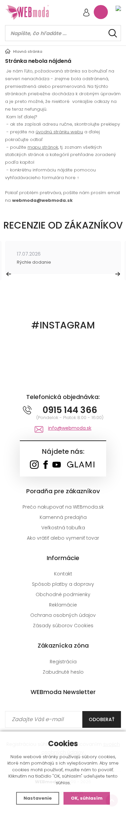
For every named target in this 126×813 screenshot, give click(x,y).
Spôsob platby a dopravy (63, 584)
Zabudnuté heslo (63, 672)
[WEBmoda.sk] (34, 465)
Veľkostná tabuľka (63, 527)
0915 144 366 (70, 410)
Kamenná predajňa (63, 517)
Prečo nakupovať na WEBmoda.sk (63, 507)
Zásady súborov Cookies (63, 625)
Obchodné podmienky (63, 594)
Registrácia (63, 661)
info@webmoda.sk (69, 428)
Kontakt (63, 573)
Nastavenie (38, 798)
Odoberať (102, 719)
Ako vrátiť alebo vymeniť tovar (63, 538)
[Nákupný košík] (101, 12)
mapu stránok (43, 147)
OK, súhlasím (86, 798)
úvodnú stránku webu (59, 132)
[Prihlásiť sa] (86, 13)
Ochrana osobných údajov (63, 615)
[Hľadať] (112, 33)
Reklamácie (63, 604)
